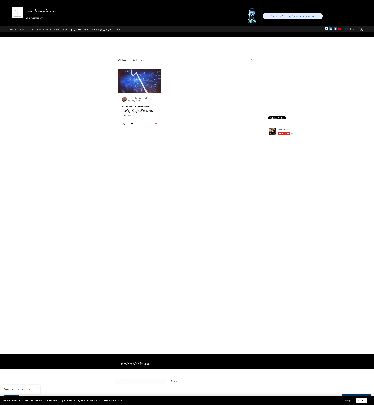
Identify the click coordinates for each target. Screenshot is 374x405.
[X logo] (326, 28)
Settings (348, 400)
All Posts (122, 60)
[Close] (370, 400)
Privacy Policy (115, 400)
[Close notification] (38, 387)
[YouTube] (339, 28)
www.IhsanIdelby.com (134, 363)
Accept (361, 400)
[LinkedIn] (330, 28)
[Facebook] (335, 28)
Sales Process (140, 60)
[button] (361, 29)
